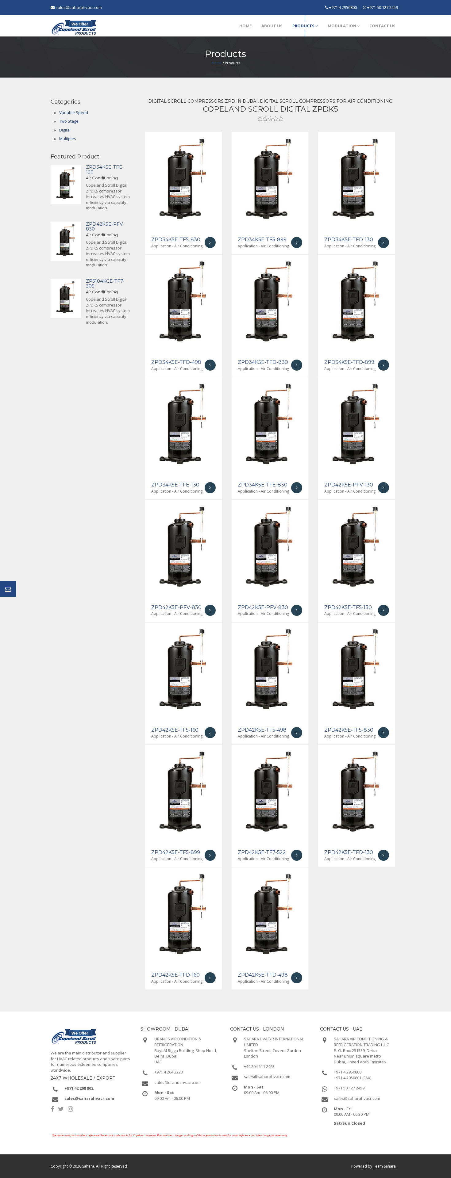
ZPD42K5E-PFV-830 (105, 226)
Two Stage (69, 121)
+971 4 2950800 (342, 7)
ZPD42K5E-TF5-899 (175, 852)
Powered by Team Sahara (373, 1166)
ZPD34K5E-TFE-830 (262, 485)
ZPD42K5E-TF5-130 (348, 607)
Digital (65, 130)
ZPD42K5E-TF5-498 (262, 730)
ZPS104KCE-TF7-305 (105, 283)
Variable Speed (73, 112)
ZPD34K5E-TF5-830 (175, 239)
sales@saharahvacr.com (79, 7)
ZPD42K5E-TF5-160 (175, 730)
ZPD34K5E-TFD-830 (263, 362)
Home (216, 62)
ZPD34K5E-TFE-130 (105, 169)
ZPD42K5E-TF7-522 (262, 852)
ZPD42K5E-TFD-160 (175, 975)
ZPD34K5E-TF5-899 (262, 239)
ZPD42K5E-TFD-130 (348, 852)
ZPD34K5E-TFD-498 (176, 362)
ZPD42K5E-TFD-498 (263, 975)
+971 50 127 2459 (382, 7)
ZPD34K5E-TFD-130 (348, 239)
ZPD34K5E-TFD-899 (349, 362)
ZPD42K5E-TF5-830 (348, 730)
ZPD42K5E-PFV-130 (348, 485)
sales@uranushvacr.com (177, 1082)
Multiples (67, 138)
